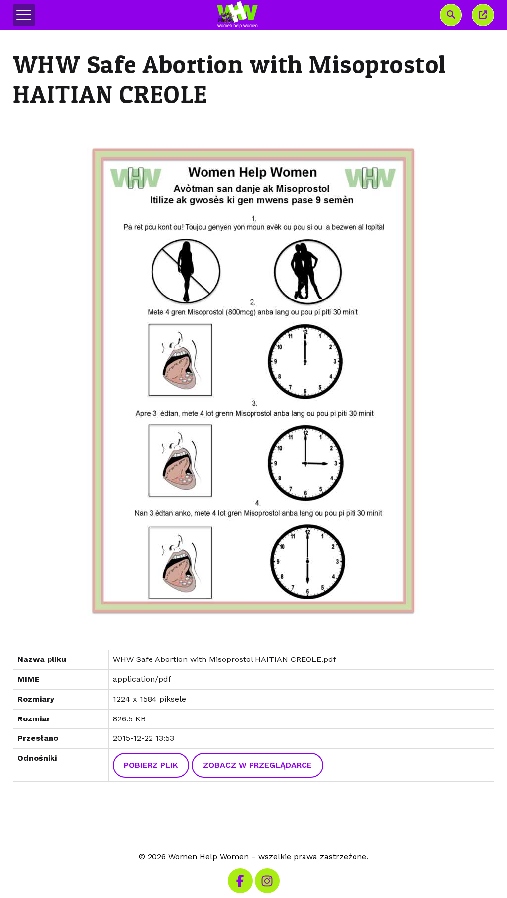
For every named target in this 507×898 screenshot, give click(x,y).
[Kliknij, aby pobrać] (253, 380)
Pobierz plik (151, 765)
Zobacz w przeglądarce (257, 765)
